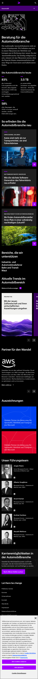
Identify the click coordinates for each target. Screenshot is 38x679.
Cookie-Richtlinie (30, 653)
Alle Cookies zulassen (19, 661)
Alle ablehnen (19, 667)
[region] (19, 647)
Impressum (5, 607)
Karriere (4, 592)
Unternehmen (6, 596)
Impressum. (24, 657)
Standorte (5, 604)
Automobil (5, 8)
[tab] (19, 263)
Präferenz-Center (7, 589)
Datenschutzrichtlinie (9, 611)
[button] (13, 571)
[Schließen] (35, 618)
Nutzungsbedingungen (9, 615)
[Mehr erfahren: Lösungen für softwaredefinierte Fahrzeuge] (19, 187)
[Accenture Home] (19, 2)
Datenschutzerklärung (19, 655)
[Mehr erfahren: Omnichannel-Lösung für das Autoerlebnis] (19, 148)
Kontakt (4, 600)
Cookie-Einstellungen (19, 673)
